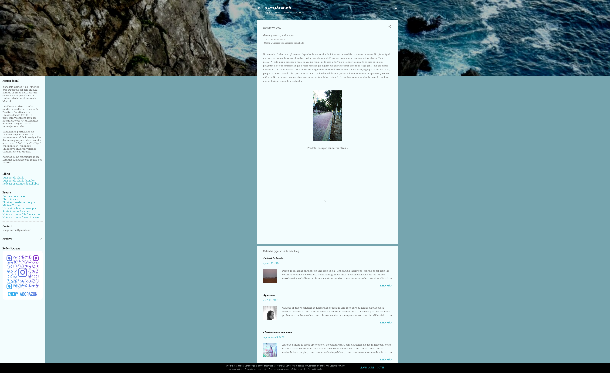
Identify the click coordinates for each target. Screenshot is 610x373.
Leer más (386, 285)
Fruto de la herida (273, 258)
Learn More (367, 367)
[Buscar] (396, 8)
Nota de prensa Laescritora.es (21, 217)
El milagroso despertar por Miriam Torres (19, 204)
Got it (380, 367)
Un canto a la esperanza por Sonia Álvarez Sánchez (19, 210)
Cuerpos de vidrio (13, 177)
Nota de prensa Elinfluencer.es (21, 214)
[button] (390, 27)
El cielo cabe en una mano (277, 332)
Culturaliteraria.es (14, 196)
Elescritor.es (10, 199)
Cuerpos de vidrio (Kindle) (18, 180)
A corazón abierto (277, 7)
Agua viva (269, 295)
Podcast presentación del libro (21, 183)
